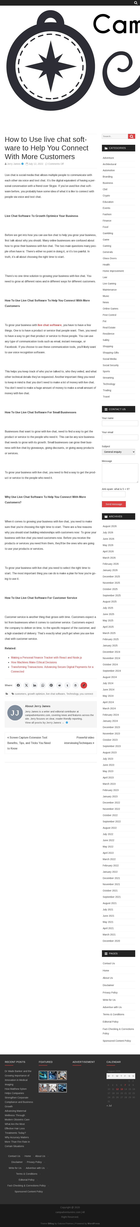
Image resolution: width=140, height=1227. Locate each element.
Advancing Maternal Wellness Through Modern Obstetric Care (17, 1115)
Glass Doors (110, 258)
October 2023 (110, 739)
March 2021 (109, 934)
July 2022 (108, 834)
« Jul (109, 1105)
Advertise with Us (112, 1007)
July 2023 (108, 758)
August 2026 (110, 526)
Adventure (108, 158)
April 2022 (108, 853)
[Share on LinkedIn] (34, 685)
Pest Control (109, 315)
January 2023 (110, 796)
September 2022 (112, 821)
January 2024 (110, 721)
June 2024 (108, 689)
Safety (106, 340)
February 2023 (111, 790)
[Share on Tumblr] (67, 685)
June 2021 (108, 915)
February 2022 (111, 865)
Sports (106, 371)
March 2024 (109, 708)
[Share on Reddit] (59, 685)
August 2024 (110, 677)
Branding (108, 176)
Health (106, 264)
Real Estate (109, 327)
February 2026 (111, 564)
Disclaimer (108, 985)
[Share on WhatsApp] (43, 685)
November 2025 (111, 582)
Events (106, 208)
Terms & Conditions (113, 1014)
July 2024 (108, 683)
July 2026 (108, 532)
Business (108, 183)
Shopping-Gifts (111, 352)
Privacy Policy (110, 992)
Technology (72, 693)
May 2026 (108, 545)
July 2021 (108, 909)
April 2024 (108, 702)
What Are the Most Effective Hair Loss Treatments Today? (15, 1128)
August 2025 (110, 601)
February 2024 (111, 714)
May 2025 (108, 620)
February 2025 (111, 639)
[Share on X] (26, 685)
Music (106, 296)
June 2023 (108, 765)
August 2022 (110, 827)
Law (105, 277)
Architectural (109, 164)
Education (108, 202)
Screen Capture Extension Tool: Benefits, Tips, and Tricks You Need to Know (29, 743)
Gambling (108, 233)
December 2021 (111, 878)
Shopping (108, 346)
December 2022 (111, 802)
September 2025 (112, 595)
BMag (51, 1223)
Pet (104, 321)
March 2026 (109, 557)
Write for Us (109, 1000)
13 (122, 1089)
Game (106, 239)
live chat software (55, 693)
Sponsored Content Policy (117, 1040)
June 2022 (108, 840)
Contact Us (109, 963)
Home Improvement (113, 271)
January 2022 (110, 871)
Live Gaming (109, 283)
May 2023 (108, 771)
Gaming (107, 246)
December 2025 (111, 576)
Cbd (105, 189)
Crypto (106, 195)
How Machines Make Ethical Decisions (34, 662)
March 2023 (109, 783)
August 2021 (110, 903)
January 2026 (110, 570)
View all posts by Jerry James (44, 722)
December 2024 (111, 652)
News (106, 302)
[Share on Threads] (75, 685)
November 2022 (111, 809)
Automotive (109, 170)
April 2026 (108, 551)
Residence (108, 333)
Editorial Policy (110, 1021)
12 (117, 1089)
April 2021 (108, 928)
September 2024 (112, 670)
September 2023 (112, 746)
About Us (108, 978)
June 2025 (108, 614)
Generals (108, 252)
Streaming (108, 377)
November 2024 (111, 658)
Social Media (109, 359)
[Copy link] (84, 685)
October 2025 (110, 589)
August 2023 (110, 752)
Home (106, 970)
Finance (107, 220)
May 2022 (108, 846)
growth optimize (36, 693)
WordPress (94, 1223)
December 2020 (111, 941)
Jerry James (13, 163)
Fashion (107, 214)
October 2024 (110, 664)
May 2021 (108, 922)
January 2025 (110, 645)
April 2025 (108, 626)
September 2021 (112, 897)
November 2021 (111, 884)
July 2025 (108, 608)
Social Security (111, 365)
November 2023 (111, 733)
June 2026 (108, 538)
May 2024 (108, 695)
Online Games (110, 308)
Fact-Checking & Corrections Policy (27, 1185)
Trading (107, 390)
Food (105, 227)
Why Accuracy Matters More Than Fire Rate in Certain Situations (17, 1142)
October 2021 (110, 890)
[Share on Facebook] (18, 685)
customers (20, 693)
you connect (86, 693)
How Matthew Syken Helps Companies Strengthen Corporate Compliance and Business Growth (19, 1098)
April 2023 (108, 777)
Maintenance (110, 289)
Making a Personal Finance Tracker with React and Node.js (46, 657)
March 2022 (109, 859)
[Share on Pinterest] (51, 685)
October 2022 (110, 815)
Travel (106, 396)
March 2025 (109, 633)
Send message (114, 504)
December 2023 (111, 727)
